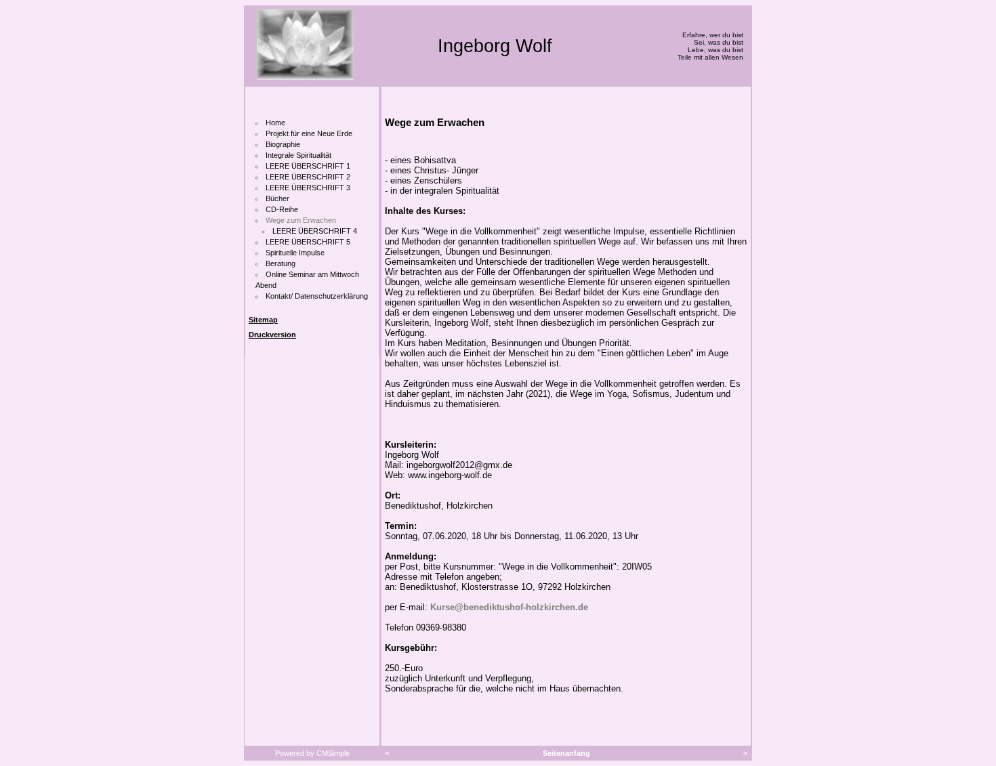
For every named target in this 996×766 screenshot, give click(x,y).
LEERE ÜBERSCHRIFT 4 (314, 231)
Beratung (280, 263)
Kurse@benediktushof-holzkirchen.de (509, 607)
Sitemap (263, 320)
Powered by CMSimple (312, 753)
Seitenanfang (566, 753)
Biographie (283, 144)
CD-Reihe (282, 209)
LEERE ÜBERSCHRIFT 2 (308, 177)
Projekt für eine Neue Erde (309, 133)
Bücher (277, 198)
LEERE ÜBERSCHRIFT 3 (308, 188)
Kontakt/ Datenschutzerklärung (317, 296)
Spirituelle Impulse (295, 253)
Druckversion (272, 335)
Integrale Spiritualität (298, 155)
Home (275, 123)
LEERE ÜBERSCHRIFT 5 (308, 242)
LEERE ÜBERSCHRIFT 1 (308, 166)
